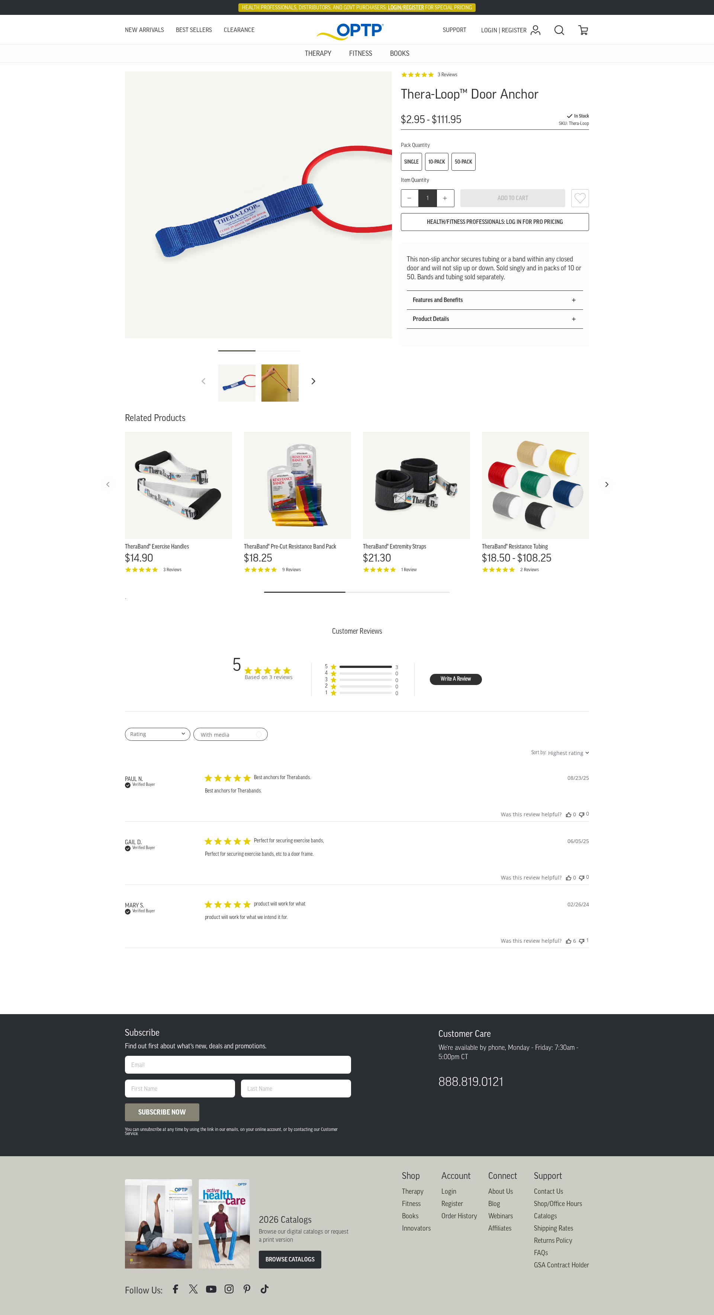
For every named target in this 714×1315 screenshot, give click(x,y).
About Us (500, 1192)
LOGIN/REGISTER (406, 7)
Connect (502, 1176)
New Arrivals (144, 30)
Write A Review (456, 679)
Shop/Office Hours (558, 1204)
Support (454, 30)
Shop (411, 1176)
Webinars (500, 1216)
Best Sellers (194, 30)
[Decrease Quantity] (410, 198)
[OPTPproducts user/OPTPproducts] (214, 1290)
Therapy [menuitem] (318, 54)
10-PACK (436, 162)
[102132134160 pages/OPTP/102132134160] (178, 1290)
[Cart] (583, 30)
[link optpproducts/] (250, 1290)
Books (410, 1216)
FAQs (541, 1253)
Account (456, 1176)
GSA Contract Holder (561, 1265)
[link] (357, 30)
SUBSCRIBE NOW (162, 1112)
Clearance (239, 30)
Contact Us (548, 1192)
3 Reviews (447, 75)
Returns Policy (553, 1241)
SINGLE (411, 162)
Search (559, 30)
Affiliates (499, 1228)
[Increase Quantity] (445, 198)
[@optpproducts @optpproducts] (268, 1290)
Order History (459, 1216)
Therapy (413, 1192)
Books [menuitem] (399, 54)
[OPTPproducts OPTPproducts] (196, 1290)
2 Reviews (529, 570)
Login (448, 1192)
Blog (494, 1204)
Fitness (411, 1204)
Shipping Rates (553, 1228)
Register (452, 1204)
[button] (313, 381)
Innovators (416, 1228)
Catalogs (545, 1216)
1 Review (409, 570)
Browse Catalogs (290, 1259)
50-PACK (463, 162)
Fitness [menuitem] (360, 54)
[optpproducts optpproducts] (232, 1290)
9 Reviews (291, 570)
